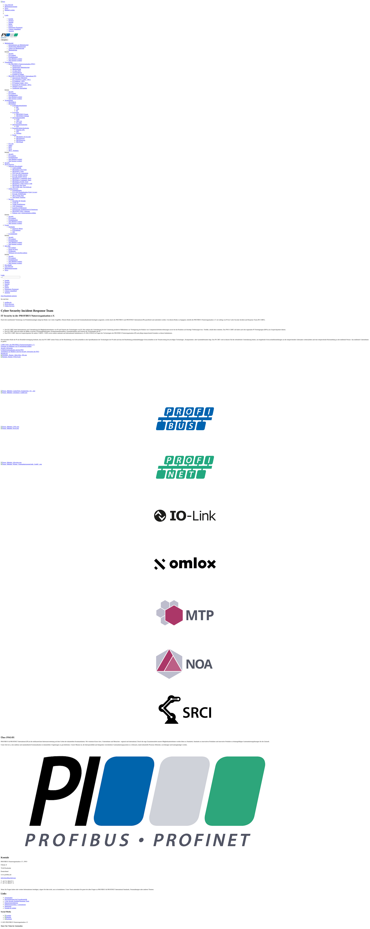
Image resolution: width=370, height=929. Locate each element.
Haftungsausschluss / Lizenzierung (15, 904)
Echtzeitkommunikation (19, 105)
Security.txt (4, 353)
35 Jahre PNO (16, 71)
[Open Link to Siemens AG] (11, 357)
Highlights (11, 227)
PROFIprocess (20, 140)
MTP (10, 147)
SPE (17, 131)
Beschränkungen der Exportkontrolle (16, 899)
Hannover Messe (17, 228)
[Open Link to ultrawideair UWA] (10, 426)
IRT (17, 107)
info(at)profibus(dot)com (8, 878)
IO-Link (10, 143)
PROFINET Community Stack (21, 178)
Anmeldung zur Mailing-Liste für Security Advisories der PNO (20, 351)
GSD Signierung (17, 206)
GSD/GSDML (16, 168)
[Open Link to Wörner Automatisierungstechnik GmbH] (21, 464)
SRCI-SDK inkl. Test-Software (21, 187)
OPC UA (19, 121)
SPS (13, 232)
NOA (10, 149)
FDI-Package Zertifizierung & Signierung (25, 209)
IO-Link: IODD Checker (20, 175)
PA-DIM (19, 123)
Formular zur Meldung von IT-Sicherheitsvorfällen (16, 346)
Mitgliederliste (12, 50)
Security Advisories (7, 348)
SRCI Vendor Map (18, 195)
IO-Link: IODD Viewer (19, 176)
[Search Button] (1, 277)
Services (11, 199)
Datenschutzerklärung (11, 903)
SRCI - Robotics (13, 150)
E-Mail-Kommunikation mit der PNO (12, 350)
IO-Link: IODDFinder (19, 194)
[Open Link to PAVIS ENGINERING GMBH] (10, 428)
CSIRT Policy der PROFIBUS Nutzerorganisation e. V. (18, 344)
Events (7, 225)
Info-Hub (7, 246)
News (6, 8)
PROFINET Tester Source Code (22, 183)
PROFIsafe (19, 142)
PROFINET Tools (18, 171)
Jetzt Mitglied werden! (15, 59)
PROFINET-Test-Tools (19, 169)
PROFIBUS (12, 102)
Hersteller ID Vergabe (19, 201)
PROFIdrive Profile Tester (20, 182)
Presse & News (13, 249)
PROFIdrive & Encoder (23, 137)
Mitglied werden (10, 10)
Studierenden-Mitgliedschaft (17, 46)
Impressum (8, 906)
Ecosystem (15, 112)
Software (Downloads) (15, 166)
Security (10, 53)
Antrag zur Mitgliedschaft (16, 48)
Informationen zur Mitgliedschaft (18, 45)
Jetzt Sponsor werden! (15, 60)
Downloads (8, 265)
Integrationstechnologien (19, 124)
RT (17, 111)
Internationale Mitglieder (19, 78)
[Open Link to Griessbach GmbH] (14, 392)
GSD (17, 119)
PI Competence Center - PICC (21, 79)
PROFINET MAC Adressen (21, 211)
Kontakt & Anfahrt (18, 74)
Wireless (18, 133)
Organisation (8, 62)
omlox (10, 145)
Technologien (9, 100)
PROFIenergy (20, 138)
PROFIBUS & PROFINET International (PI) (22, 76)
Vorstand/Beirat (17, 72)
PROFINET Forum (22, 114)
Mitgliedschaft (9, 43)
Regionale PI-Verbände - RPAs (21, 85)
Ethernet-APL (20, 130)
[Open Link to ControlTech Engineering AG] (18, 391)
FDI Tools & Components (20, 173)
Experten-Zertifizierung (19, 208)
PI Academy (12, 55)
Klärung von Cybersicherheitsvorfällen (24, 213)
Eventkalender (12, 234)
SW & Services (9, 164)
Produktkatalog (13, 57)
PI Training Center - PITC (20, 83)
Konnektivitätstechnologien (20, 128)
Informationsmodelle (18, 117)
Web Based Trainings (18, 197)
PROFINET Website (22, 116)
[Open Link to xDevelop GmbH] (11, 462)
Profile (14, 135)
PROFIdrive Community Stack (21, 180)
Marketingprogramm (11, 6)
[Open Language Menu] (5, 17)
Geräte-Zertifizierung (18, 204)
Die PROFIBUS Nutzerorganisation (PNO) (21, 64)
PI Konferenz (16, 230)
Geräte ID (15, 202)
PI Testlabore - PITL (18, 81)
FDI (17, 126)
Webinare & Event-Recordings (17, 253)
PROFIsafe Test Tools (19, 185)
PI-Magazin (12, 251)
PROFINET (12, 104)
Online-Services (13, 189)
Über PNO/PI (9, 5)
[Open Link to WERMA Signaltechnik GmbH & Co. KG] (14, 355)
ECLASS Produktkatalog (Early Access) (24, 192)
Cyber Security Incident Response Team (17, 901)
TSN (17, 109)
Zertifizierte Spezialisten (19, 88)
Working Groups (17, 86)
